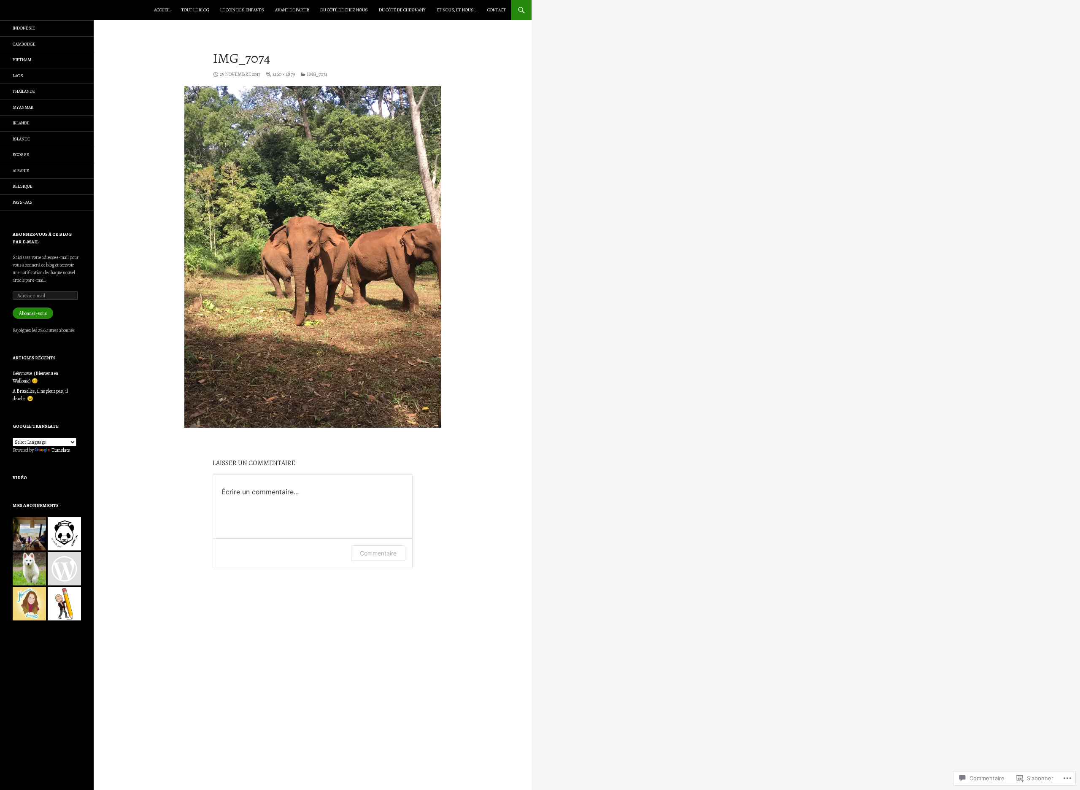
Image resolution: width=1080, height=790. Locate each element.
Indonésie (24, 28)
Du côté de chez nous (344, 10)
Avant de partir (292, 10)
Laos (18, 76)
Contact (496, 10)
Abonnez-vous (33, 313)
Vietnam (22, 60)
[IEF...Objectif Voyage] (29, 533)
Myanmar (23, 107)
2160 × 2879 (284, 74)
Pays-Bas (22, 202)
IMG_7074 (317, 74)
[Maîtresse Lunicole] (29, 603)
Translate (60, 450)
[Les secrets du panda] (64, 533)
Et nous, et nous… (456, 10)
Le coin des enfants (242, 10)
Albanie (21, 170)
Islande (21, 139)
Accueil (162, 10)
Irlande (21, 123)
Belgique (22, 186)
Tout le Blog (195, 10)
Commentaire (378, 553)
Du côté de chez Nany (402, 10)
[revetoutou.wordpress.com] (29, 568)
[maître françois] (64, 603)
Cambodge (24, 44)
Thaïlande (24, 91)
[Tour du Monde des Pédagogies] (64, 568)
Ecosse (21, 154)
